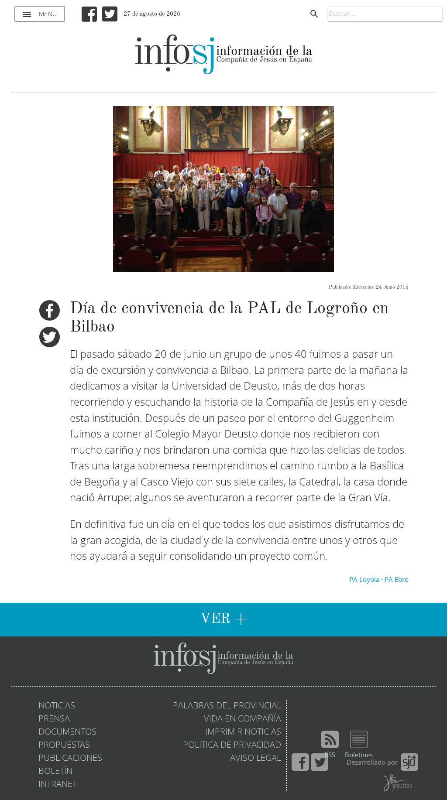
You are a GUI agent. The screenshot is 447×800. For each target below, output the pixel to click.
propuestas (64, 745)
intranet (57, 784)
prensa (54, 719)
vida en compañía (242, 719)
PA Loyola (364, 580)
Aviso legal (255, 758)
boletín (55, 771)
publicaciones (70, 758)
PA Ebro (397, 580)
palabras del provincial (227, 706)
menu (39, 14)
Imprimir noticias (243, 732)
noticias (56, 706)
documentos (67, 732)
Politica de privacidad (232, 745)
